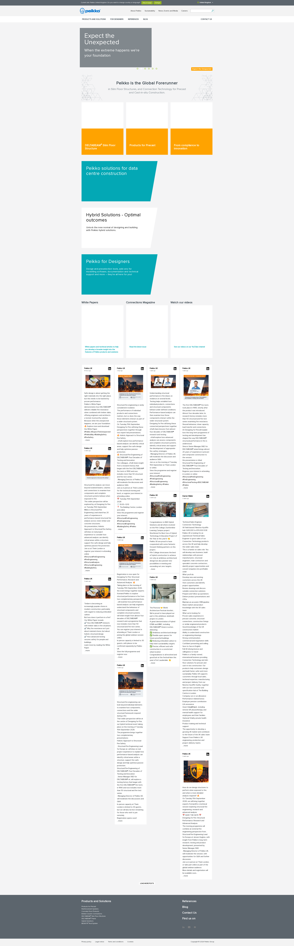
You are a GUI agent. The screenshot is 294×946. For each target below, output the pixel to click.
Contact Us (206, 19)
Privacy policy (86, 942)
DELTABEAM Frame (89, 918)
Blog (145, 19)
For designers (116, 19)
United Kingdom (205, 2)
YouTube (189, 926)
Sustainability (150, 11)
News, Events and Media (168, 11)
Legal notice (99, 942)
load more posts (147, 883)
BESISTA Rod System (90, 923)
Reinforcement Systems (90, 909)
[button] (98, 404)
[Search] (212, 10)
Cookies (130, 942)
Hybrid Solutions (87, 921)
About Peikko (136, 11)
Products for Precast (89, 906)
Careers (184, 11)
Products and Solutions (94, 19)
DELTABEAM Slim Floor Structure (94, 916)
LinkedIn (183, 926)
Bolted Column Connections (92, 914)
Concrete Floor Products (90, 911)
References (133, 19)
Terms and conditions (115, 942)
